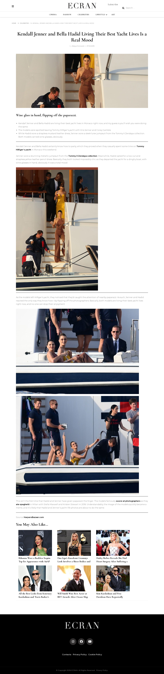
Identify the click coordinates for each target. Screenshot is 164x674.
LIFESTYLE (100, 14)
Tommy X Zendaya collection (82, 156)
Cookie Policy (95, 654)
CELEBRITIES (83, 14)
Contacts (66, 654)
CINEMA (53, 14)
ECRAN (74, 670)
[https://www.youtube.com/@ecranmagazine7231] (89, 641)
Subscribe (113, 4)
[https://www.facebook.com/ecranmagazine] (81, 641)
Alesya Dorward (78, 46)
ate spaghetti (22, 504)
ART (113, 14)
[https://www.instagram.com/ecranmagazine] (73, 641)
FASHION (67, 14)
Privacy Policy (80, 654)
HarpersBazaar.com (34, 517)
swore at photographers (128, 501)
